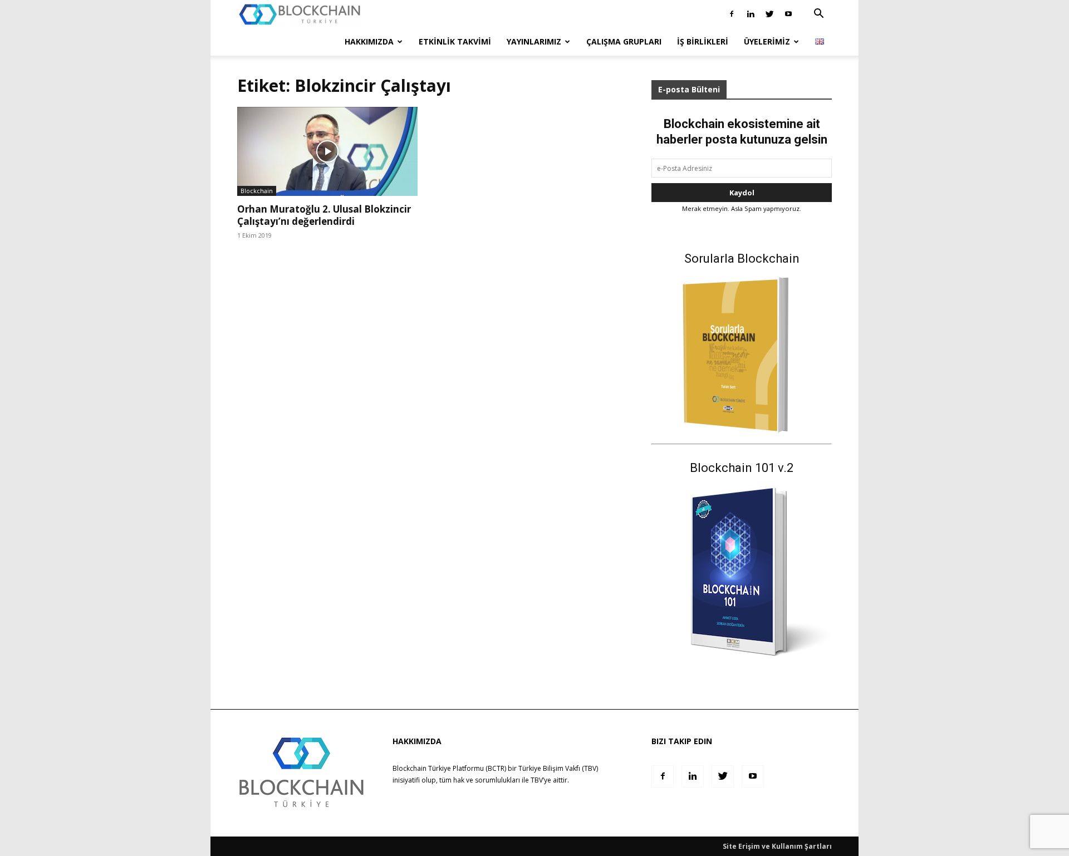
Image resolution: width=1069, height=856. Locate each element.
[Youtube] (788, 14)
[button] (818, 14)
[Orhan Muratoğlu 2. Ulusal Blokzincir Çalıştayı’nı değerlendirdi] (327, 151)
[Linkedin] (750, 14)
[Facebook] (731, 14)
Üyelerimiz (767, 41)
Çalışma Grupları (623, 41)
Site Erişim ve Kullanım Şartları (777, 846)
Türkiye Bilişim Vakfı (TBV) (558, 768)
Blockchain (257, 190)
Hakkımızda (369, 41)
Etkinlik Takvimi (455, 41)
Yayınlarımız (534, 41)
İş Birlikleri (702, 41)
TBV (537, 780)
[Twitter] (769, 14)
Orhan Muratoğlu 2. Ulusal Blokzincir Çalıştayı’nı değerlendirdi (324, 215)
